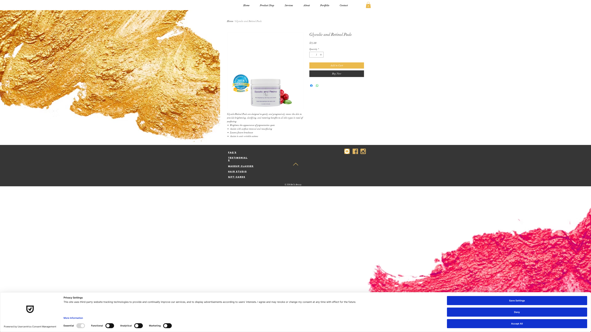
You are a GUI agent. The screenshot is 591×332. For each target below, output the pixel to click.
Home (230, 21)
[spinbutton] (316, 54)
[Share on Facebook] (311, 85)
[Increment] (321, 54)
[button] (368, 5)
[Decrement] (312, 54)
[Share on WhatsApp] (317, 85)
